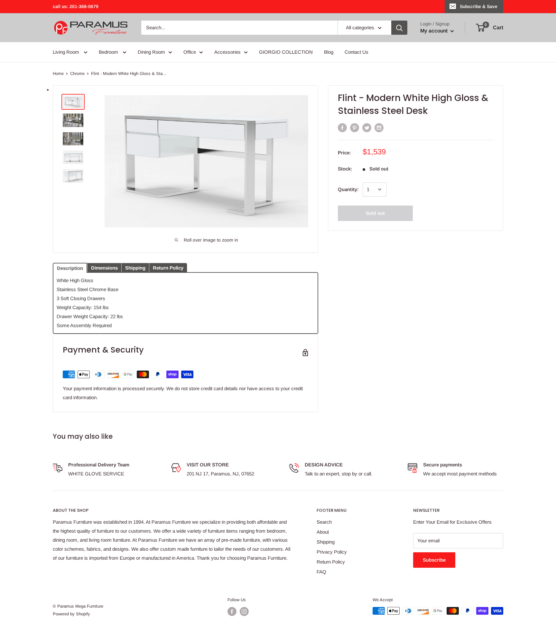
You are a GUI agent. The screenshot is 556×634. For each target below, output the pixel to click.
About (323, 532)
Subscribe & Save (478, 6)
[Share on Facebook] (342, 127)
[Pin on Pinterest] (354, 127)
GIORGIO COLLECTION (286, 52)
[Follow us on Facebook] (231, 611)
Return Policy (331, 562)
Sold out (375, 213)
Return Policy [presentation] (168, 268)
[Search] (399, 28)
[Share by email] (379, 127)
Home (58, 73)
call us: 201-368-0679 (75, 6)
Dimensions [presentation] (104, 268)
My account (434, 30)
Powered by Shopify (71, 613)
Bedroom (109, 52)
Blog (328, 52)
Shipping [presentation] (135, 268)
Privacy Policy (332, 552)
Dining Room (151, 52)
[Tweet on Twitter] (366, 127)
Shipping (326, 542)
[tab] (70, 267)
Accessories (227, 52)
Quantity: (348, 189)
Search (324, 522)
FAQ (321, 571)
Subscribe (434, 560)
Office (189, 52)
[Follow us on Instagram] (244, 611)
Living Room (66, 52)
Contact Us (356, 52)
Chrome (77, 73)
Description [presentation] (70, 268)
